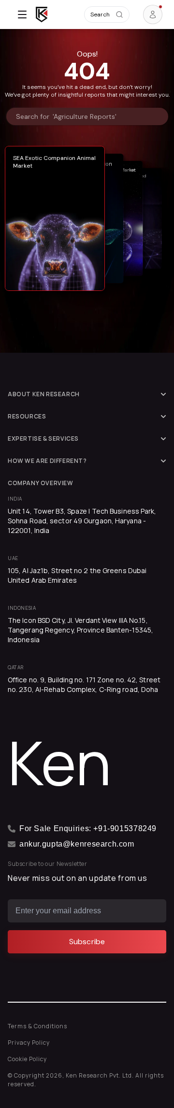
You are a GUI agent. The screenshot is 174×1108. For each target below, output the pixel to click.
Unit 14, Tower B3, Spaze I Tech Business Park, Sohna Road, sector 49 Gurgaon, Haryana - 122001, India (82, 520)
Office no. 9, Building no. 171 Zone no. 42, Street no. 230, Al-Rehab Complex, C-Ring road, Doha (84, 684)
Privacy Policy (29, 1042)
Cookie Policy (27, 1059)
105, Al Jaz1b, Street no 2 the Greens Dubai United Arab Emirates (77, 575)
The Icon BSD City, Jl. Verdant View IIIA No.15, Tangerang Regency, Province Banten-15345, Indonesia (80, 630)
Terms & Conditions (37, 1026)
